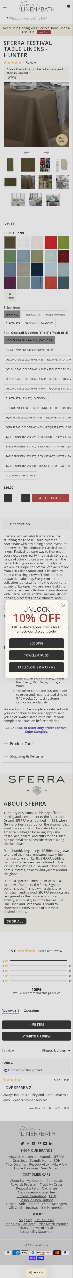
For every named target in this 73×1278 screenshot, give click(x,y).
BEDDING (36, 643)
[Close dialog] (63, 605)
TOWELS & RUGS (36, 655)
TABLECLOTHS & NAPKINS (36, 667)
